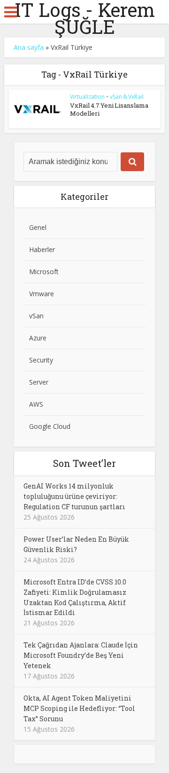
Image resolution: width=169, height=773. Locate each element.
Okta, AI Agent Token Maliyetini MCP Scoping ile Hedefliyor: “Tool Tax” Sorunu (79, 708)
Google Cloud (49, 426)
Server (38, 382)
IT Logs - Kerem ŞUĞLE (85, 18)
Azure (37, 337)
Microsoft (44, 271)
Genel (37, 227)
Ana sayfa (29, 47)
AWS (36, 404)
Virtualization (87, 97)
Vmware (41, 293)
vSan (36, 315)
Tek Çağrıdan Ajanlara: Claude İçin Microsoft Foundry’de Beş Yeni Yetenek (80, 655)
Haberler (42, 249)
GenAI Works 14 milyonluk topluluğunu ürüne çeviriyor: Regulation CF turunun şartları (74, 496)
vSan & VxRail (127, 97)
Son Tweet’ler (84, 463)
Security (41, 359)
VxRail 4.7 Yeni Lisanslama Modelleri (109, 109)
